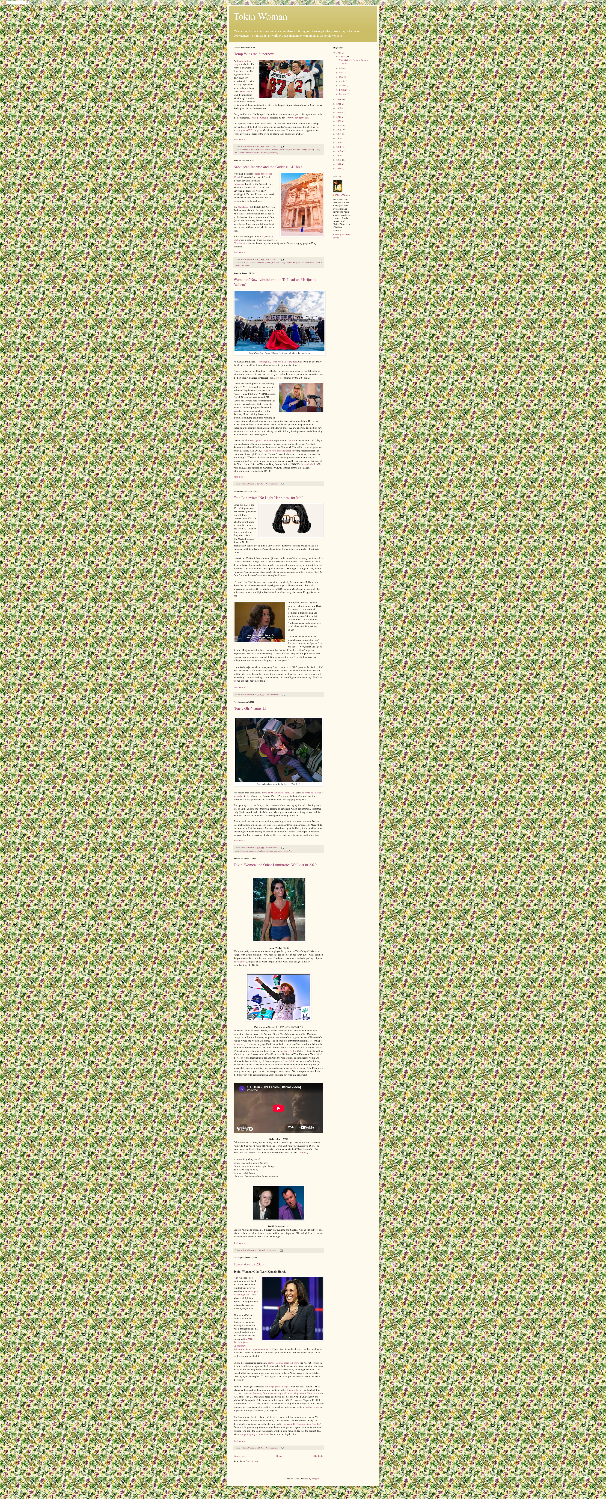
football (268, 149)
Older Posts (317, 1455)
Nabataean (239, 183)
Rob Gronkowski (246, 152)
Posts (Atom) (252, 1461)
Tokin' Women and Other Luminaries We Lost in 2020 (275, 864)
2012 (339, 155)
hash (263, 850)
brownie (244, 850)
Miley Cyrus (314, 149)
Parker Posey (288, 850)
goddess (268, 262)
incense (289, 262)
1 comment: (272, 1250)
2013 (339, 151)
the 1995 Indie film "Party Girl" (279, 792)
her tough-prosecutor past (278, 1386)
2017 (339, 133)
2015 (339, 142)
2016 (339, 138)
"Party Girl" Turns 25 (250, 708)
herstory (275, 262)
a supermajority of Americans (254, 1434)
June (341, 72)
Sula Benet (245, 265)
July (341, 68)
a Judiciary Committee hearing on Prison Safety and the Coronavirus (285, 1393)
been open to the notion (261, 440)
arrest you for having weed (246, 1293)
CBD (251, 149)
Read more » (239, 139)
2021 (339, 116)
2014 (339, 146)
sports (256, 152)
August (342, 56)
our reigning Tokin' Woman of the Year (277, 361)
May (341, 76)
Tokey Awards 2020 (249, 1264)
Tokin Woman (260, 16)
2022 (339, 112)
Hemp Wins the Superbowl (254, 53)
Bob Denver (239, 961)
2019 (339, 125)
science (291, 440)
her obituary (239, 1044)
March (342, 85)
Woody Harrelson (300, 117)
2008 (339, 168)
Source (303, 1152)
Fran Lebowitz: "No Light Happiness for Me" (268, 497)
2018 (339, 129)
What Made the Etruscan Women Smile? (353, 61)
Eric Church (259, 149)
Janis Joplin (290, 1050)
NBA (237, 152)
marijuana (284, 149)
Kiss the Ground (260, 117)
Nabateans (243, 206)
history (282, 262)
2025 (339, 99)
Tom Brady (273, 152)
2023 (339, 108)
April (342, 81)
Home (279, 1455)
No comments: (272, 146)
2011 (339, 159)
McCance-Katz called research (276, 450)
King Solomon (298, 262)
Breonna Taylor (294, 1389)
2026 (339, 52)
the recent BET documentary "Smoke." (302, 1423)
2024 (339, 103)
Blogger (315, 1478)
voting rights (312, 1406)
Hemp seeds (246, 91)
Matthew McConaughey (298, 149)
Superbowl (264, 152)
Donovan (297, 1067)
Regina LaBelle (308, 464)
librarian (269, 850)
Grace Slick (288, 1061)
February (343, 89)
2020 (339, 120)
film (258, 850)
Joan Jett (275, 149)
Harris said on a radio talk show (283, 1362)
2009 (339, 164)
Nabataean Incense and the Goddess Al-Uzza (268, 166)
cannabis (245, 149)
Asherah (252, 262)
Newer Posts (239, 1455)
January (343, 94)
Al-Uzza (256, 187)
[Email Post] (282, 146)
